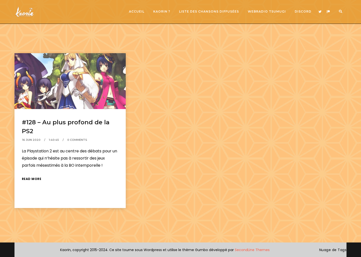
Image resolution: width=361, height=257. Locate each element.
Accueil (136, 11)
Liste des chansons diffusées (209, 11)
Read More (32, 179)
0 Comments (77, 140)
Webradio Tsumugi (267, 11)
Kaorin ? (161, 11)
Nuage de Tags (333, 249)
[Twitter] (320, 12)
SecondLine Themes (252, 249)
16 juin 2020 (31, 140)
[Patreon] (328, 12)
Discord (303, 11)
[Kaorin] (24, 11)
